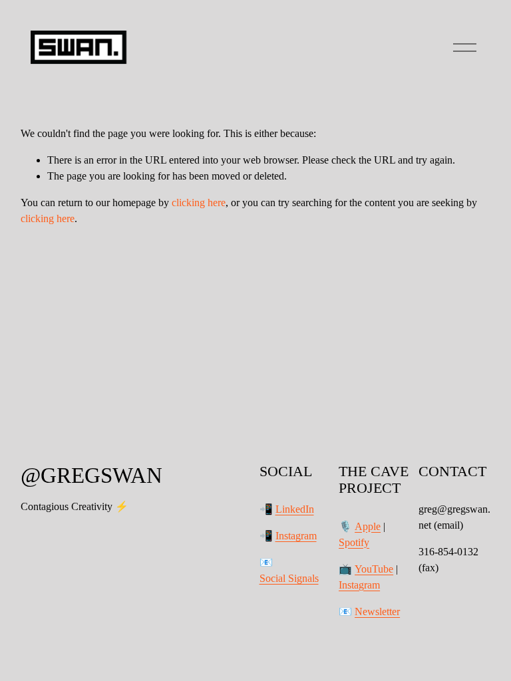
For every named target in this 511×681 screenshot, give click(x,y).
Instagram (296, 535)
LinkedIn (294, 509)
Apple (368, 526)
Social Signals (289, 578)
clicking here (199, 202)
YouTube (374, 569)
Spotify (354, 542)
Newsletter (377, 611)
